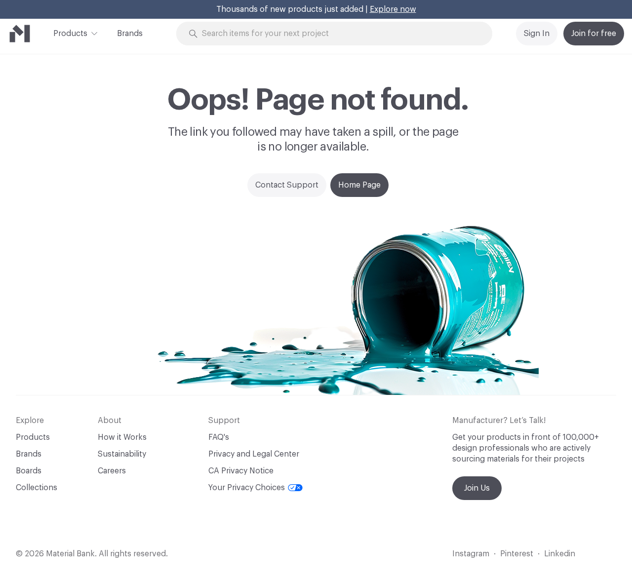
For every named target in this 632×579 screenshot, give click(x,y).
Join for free (593, 34)
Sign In (537, 34)
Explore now (393, 9)
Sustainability (122, 454)
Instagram (470, 554)
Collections (36, 488)
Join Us (477, 488)
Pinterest (516, 554)
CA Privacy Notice (241, 471)
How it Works (122, 437)
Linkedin (559, 554)
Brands (130, 34)
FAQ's (218, 437)
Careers (112, 471)
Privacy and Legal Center (253, 454)
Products (70, 34)
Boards (28, 471)
